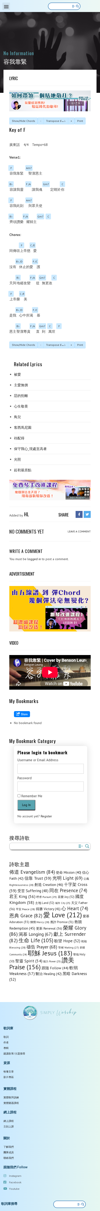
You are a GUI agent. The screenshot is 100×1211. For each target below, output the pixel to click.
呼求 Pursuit (46, 897)
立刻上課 (8, 1126)
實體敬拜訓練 (11, 1097)
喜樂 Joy (66, 897)
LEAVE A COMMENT (79, 531)
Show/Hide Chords (23, 121)
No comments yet (26, 531)
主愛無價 (21, 385)
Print (80, 121)
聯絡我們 (8, 1158)
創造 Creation (48, 884)
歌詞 (6, 1037)
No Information (18, 53)
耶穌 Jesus (50, 953)
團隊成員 (8, 1152)
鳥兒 (17, 417)
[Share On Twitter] (87, 514)
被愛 (17, 374)
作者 (6, 1042)
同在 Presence (68, 890)
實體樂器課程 (11, 1103)
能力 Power (52, 961)
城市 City (62, 903)
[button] (6, 6)
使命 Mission (68, 872)
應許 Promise (61, 922)
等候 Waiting (68, 947)
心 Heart (74, 908)
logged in (34, 559)
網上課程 (8, 1121)
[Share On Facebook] (79, 514)
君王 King (22, 896)
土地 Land (44, 903)
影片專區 (8, 1077)
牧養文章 (8, 1071)
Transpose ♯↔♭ (56, 121)
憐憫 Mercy (39, 922)
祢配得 (19, 438)
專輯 (6, 1048)
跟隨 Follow (55, 968)
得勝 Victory (48, 909)
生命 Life (36, 940)
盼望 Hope (67, 940)
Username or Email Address (37, 760)
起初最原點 (22, 470)
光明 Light (67, 878)
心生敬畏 (21, 406)
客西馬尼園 (22, 427)
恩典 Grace (25, 915)
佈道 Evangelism (32, 872)
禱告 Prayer (42, 947)
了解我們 (8, 1146)
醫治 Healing (49, 973)
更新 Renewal (49, 928)
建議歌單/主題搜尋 (14, 1053)
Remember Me (31, 796)
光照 (17, 459)
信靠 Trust (37, 878)
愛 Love (62, 914)
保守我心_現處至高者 (30, 449)
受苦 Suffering (32, 890)
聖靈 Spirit (28, 960)
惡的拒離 (21, 395)
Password (24, 778)
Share (24, 714)
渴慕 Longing (36, 934)
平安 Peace (25, 909)
